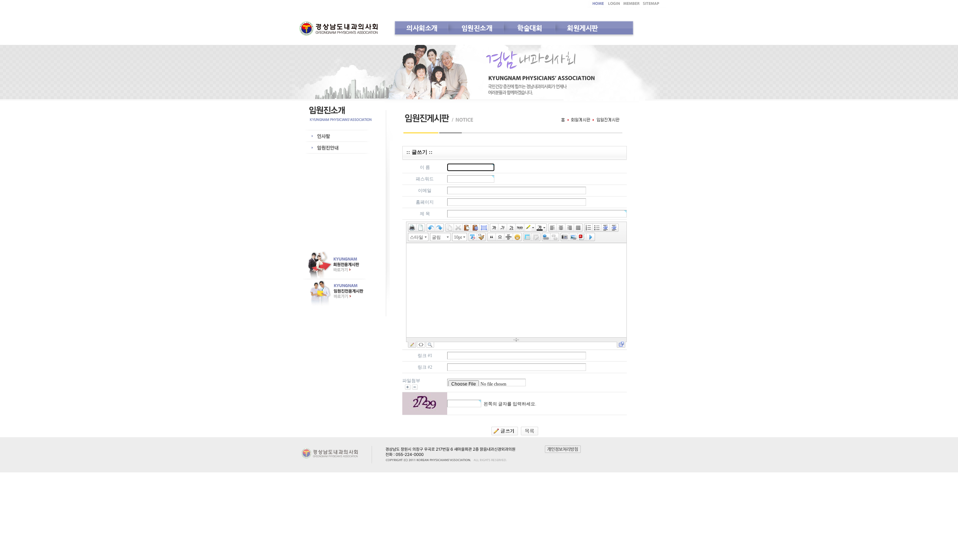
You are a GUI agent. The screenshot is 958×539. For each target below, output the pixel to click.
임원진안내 (330, 148)
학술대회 (529, 28)
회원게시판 (582, 28)
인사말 (330, 136)
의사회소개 (421, 28)
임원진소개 (476, 28)
